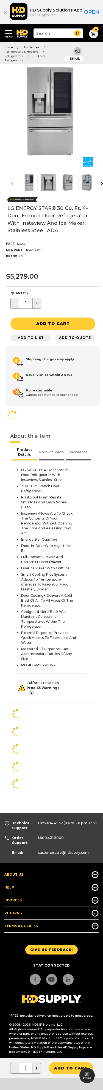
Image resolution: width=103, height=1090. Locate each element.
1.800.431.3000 (51, 838)
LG (21, 256)
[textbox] (26, 303)
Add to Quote (75, 338)
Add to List (31, 338)
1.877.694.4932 (50, 823)
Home (8, 47)
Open (91, 12)
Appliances (31, 47)
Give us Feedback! (51, 950)
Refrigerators (13, 56)
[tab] (24, 452)
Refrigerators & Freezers (21, 51)
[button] (77, 33)
